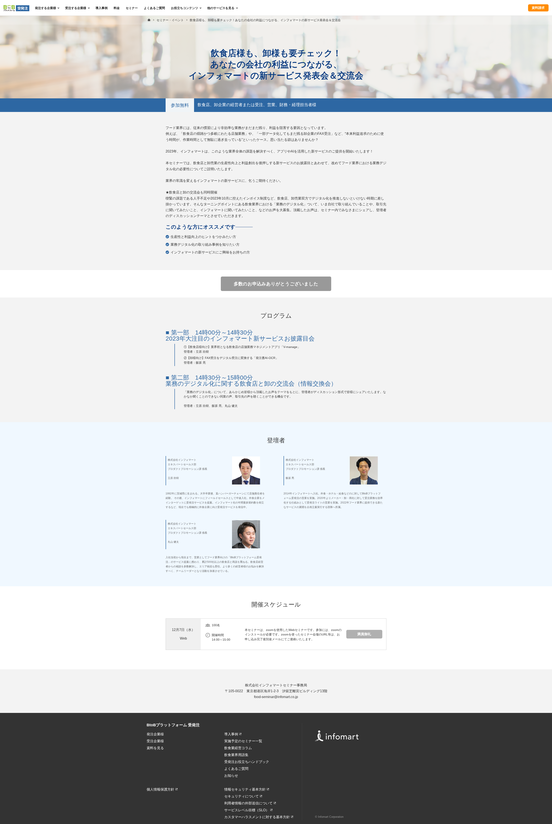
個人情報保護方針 (160, 789)
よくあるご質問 (154, 8)
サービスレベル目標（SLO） (246, 810)
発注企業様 (155, 734)
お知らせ (231, 775)
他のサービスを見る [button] (220, 8)
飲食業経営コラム (238, 748)
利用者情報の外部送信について (248, 803)
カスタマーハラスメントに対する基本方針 (257, 817)
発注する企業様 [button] (45, 8)
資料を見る (155, 748)
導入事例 (102, 8)
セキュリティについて (241, 796)
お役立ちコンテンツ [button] (184, 8)
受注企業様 (155, 741)
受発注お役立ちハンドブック (246, 762)
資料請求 (538, 7)
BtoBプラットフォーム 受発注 (173, 725)
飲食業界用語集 (236, 755)
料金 (117, 8)
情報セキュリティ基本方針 (245, 789)
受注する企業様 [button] (75, 8)
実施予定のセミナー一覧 (243, 741)
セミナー (132, 8)
